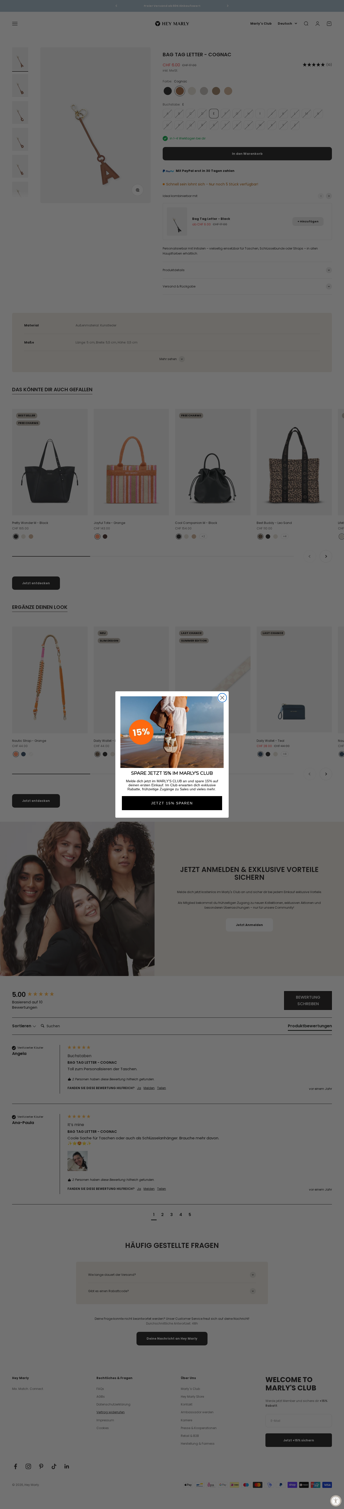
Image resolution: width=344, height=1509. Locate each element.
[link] (172, 732)
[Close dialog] (222, 697)
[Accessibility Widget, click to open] (335, 1500)
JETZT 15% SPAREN (172, 803)
